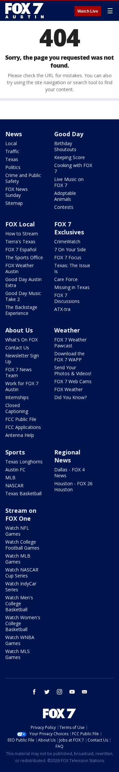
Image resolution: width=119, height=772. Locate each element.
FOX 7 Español (20, 249)
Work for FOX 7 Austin (21, 386)
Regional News (67, 456)
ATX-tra (62, 309)
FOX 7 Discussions (67, 298)
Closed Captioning (16, 408)
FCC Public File (20, 419)
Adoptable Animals (65, 196)
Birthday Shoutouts (65, 146)
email (84, 691)
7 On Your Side (70, 249)
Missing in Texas (72, 287)
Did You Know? (70, 397)
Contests (63, 207)
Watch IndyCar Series (20, 586)
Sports (15, 452)
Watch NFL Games (17, 531)
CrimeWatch (67, 241)
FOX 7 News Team (18, 372)
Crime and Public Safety (23, 178)
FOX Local (20, 224)
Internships (17, 397)
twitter (47, 691)
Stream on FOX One (20, 514)
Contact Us (17, 347)
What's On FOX (21, 339)
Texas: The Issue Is (72, 268)
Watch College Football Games (22, 545)
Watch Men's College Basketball (19, 603)
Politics (12, 167)
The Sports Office (24, 257)
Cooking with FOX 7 (73, 168)
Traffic (12, 151)
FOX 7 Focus (67, 257)
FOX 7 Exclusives (69, 228)
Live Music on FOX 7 (69, 182)
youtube (72, 691)
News (13, 134)
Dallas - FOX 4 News (69, 472)
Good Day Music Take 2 (23, 296)
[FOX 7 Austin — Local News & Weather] (24, 11)
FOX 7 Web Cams (73, 381)
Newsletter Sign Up (22, 358)
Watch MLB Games (17, 559)
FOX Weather (68, 389)
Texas (11, 159)
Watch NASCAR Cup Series (21, 572)
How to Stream (21, 233)
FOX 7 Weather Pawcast (70, 342)
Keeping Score (69, 157)
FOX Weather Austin (19, 268)
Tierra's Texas (20, 241)
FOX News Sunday (16, 192)
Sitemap (14, 203)
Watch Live (87, 11)
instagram (59, 691)
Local (11, 143)
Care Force (66, 279)
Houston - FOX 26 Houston (73, 486)
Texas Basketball (23, 493)
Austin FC (15, 469)
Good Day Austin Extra (23, 282)
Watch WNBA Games (19, 640)
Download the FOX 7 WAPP (69, 356)
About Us (19, 330)
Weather (67, 330)
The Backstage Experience (21, 310)
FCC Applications (23, 427)
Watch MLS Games (17, 654)
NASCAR (14, 485)
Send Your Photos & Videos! (72, 370)
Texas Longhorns (24, 461)
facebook (34, 691)
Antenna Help (19, 435)
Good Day (68, 134)
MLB (10, 477)
